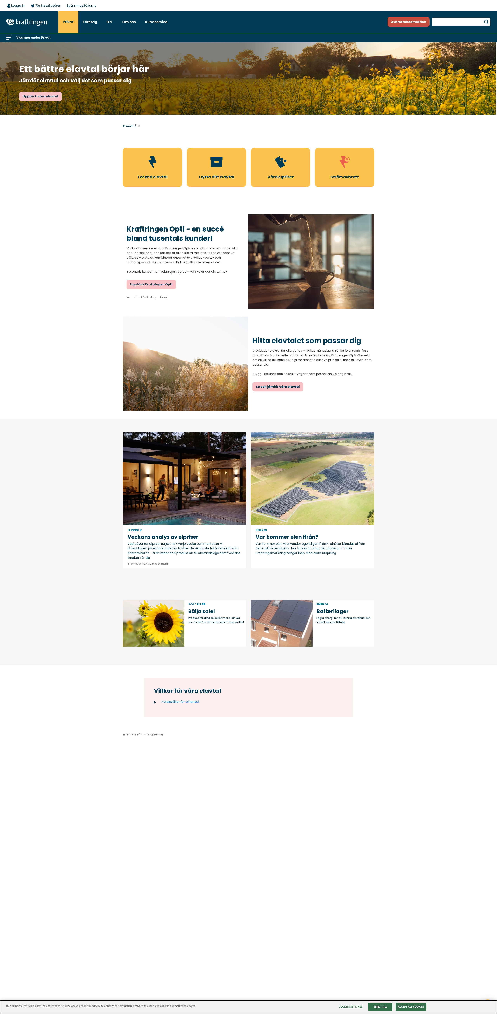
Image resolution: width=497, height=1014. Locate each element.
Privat (128, 126)
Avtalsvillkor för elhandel (180, 701)
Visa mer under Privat (33, 37)
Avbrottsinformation (408, 22)
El (138, 126)
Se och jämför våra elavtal (278, 386)
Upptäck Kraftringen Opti (151, 284)
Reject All (380, 1006)
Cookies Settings (351, 1006)
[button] (9, 38)
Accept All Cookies (411, 1006)
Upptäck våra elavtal (40, 96)
